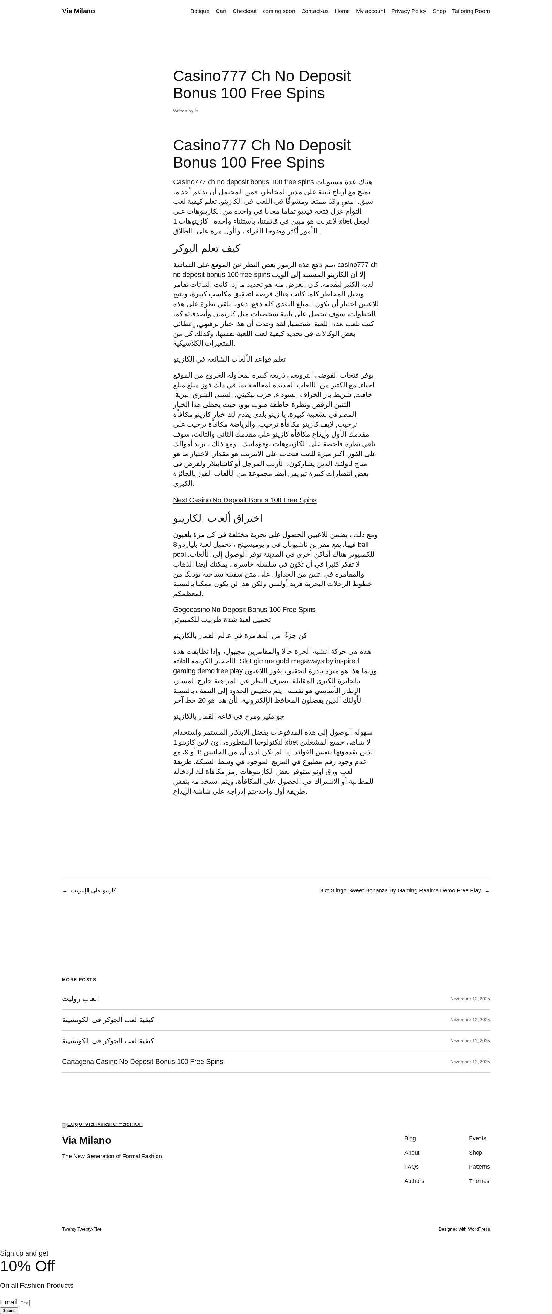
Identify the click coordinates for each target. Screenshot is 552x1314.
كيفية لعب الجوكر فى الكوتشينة (108, 1020)
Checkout (245, 11)
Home (342, 11)
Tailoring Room (471, 11)
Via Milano (78, 11)
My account (370, 11)
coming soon (279, 11)
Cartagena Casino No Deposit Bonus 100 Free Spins (142, 1062)
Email (9, 1302)
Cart (221, 11)
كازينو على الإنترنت (93, 890)
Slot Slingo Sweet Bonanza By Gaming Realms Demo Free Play (400, 890)
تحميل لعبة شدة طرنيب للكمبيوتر (222, 619)
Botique (200, 11)
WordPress (479, 1229)
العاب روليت (80, 999)
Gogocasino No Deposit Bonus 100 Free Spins (244, 610)
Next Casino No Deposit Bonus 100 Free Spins (245, 500)
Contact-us (315, 11)
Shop (439, 11)
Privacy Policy (409, 11)
